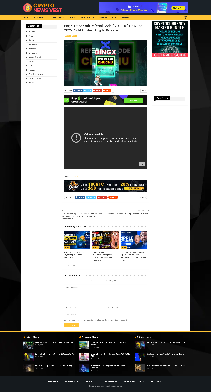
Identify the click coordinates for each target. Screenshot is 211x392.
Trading (125, 18)
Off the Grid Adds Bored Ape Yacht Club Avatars (128, 214)
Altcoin (31, 36)
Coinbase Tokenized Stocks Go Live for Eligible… (166, 354)
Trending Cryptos (57, 18)
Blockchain (33, 44)
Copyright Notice (92, 382)
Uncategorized (35, 78)
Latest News (38, 18)
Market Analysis (35, 57)
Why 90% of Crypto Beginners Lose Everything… (54, 366)
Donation (103, 18)
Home (26, 18)
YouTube (76, 176)
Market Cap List (87, 18)
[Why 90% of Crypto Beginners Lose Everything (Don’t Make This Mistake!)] (28, 368)
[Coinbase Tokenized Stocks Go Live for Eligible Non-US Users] (140, 357)
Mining (114, 18)
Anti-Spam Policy (72, 382)
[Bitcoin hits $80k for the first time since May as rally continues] (28, 345)
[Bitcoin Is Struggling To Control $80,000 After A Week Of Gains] (28, 357)
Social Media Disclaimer (134, 382)
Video (68, 36)
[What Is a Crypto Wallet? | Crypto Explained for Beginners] (77, 240)
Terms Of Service (156, 382)
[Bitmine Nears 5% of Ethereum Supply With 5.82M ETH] (84, 357)
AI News (73, 18)
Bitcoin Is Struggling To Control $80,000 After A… (54, 354)
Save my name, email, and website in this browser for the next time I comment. (96, 320)
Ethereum (33, 53)
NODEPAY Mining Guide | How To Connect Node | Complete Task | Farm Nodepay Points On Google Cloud (82, 216)
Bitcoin (31, 40)
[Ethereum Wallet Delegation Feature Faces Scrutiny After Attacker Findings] (84, 368)
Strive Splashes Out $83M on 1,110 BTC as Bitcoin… (167, 366)
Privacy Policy (54, 382)
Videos (74, 36)
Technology (33, 70)
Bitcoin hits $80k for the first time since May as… (54, 342)
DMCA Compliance (112, 382)
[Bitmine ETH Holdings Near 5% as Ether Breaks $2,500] (84, 345)
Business (32, 49)
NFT (30, 66)
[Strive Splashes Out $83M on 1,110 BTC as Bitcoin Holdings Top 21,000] (140, 368)
